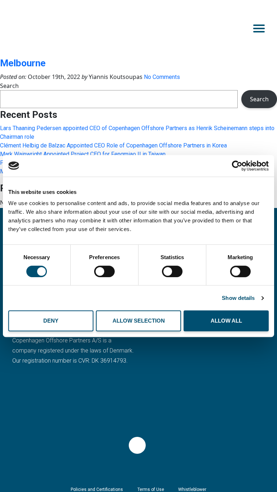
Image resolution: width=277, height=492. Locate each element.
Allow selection (139, 321)
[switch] (104, 271)
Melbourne (22, 63)
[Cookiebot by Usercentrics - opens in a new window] (237, 165)
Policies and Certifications (97, 489)
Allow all (226, 321)
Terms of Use (150, 489)
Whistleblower (192, 489)
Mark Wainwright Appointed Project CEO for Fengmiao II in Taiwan (83, 154)
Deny (50, 321)
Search (9, 86)
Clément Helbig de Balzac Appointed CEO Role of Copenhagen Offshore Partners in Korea (113, 145)
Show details (238, 298)
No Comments (162, 77)
